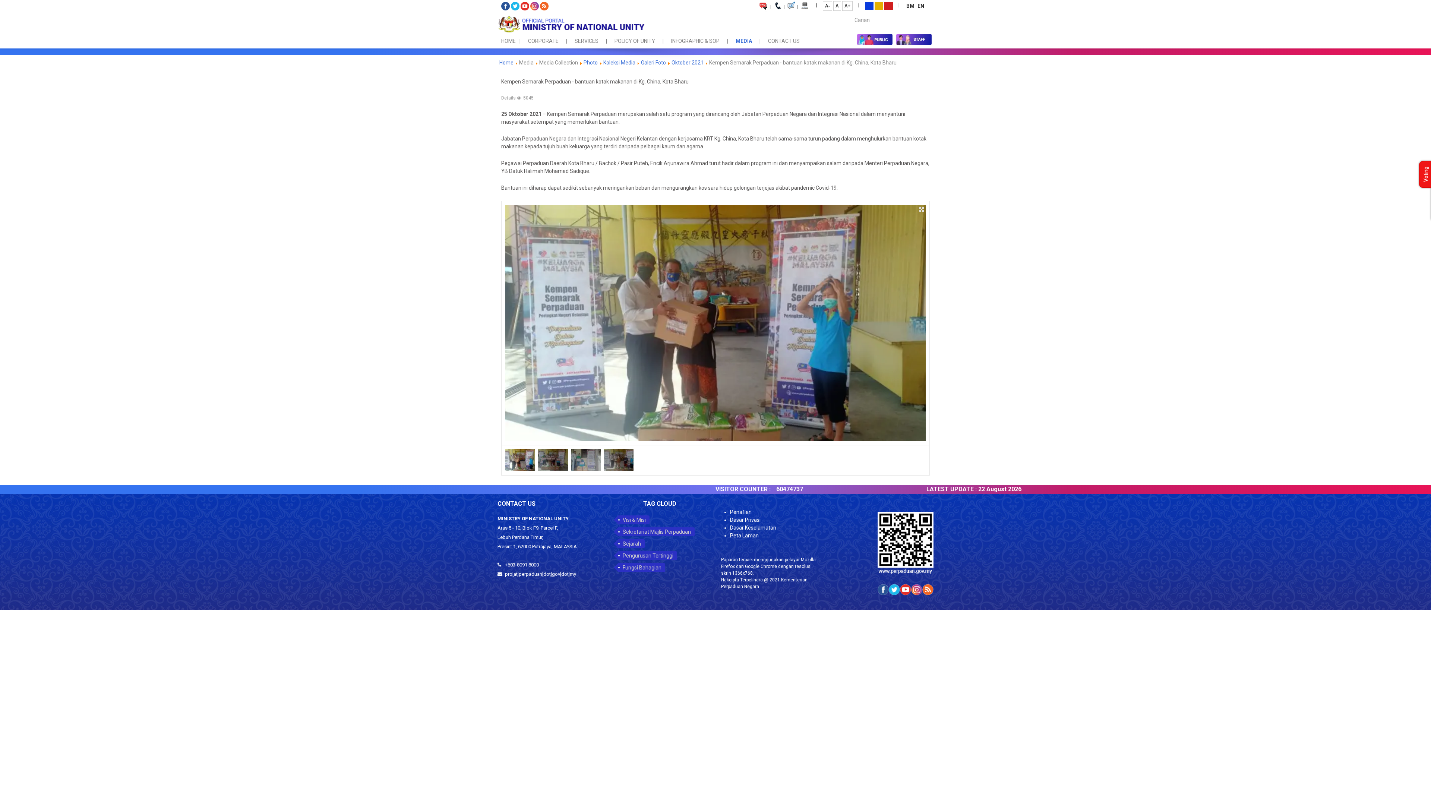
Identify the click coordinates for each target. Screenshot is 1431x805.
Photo (591, 63)
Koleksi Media (619, 63)
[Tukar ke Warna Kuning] (879, 6)
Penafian (741, 512)
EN (920, 6)
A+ (847, 6)
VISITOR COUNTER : (696, 489)
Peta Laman (744, 536)
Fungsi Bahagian (642, 568)
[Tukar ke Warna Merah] (888, 6)
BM (911, 6)
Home (506, 63)
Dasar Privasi (745, 520)
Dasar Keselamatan (753, 528)
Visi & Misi (634, 520)
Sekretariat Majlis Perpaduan (657, 532)
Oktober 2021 (688, 63)
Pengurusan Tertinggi (648, 556)
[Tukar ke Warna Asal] (869, 6)
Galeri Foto (653, 63)
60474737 (743, 489)
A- (827, 6)
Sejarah (632, 544)
